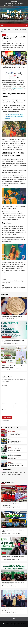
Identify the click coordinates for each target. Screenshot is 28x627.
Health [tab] (13, 428)
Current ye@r (5, 420)
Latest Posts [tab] (6, 428)
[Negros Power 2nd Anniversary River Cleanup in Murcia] (4, 441)
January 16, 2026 (15, 343)
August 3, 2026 (14, 585)
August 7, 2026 (14, 559)
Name (3, 403)
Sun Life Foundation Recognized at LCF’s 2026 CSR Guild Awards (15, 464)
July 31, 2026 (14, 612)
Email (16, 403)
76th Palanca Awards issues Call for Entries (12, 316)
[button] (2, 25)
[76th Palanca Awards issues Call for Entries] (14, 306)
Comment (4, 385)
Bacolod (9, 431)
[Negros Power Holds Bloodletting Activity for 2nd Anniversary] (4, 448)
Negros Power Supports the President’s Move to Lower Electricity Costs (14, 457)
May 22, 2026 (14, 318)
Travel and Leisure (17, 5)
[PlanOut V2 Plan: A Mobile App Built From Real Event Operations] (14, 330)
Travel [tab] (19, 428)
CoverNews (20, 623)
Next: (13, 287)
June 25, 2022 (15, 41)
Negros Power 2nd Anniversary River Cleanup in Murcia (15, 442)
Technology (9, 336)
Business (21, 3)
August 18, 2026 (15, 507)
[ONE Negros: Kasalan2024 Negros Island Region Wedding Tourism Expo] (14, 355)
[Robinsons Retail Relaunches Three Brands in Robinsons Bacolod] (4, 433)
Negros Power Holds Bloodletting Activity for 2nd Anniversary (15, 449)
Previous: (13, 280)
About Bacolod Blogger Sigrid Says (12, 3)
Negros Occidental (17, 88)
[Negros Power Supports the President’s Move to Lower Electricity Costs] (4, 456)
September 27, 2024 (15, 369)
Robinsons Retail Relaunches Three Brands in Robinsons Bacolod (14, 434)
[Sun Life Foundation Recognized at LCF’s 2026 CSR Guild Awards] (4, 463)
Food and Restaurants (8, 5)
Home (14, 618)
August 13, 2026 (15, 533)
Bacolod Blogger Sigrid (14, 13)
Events (23, 5)
